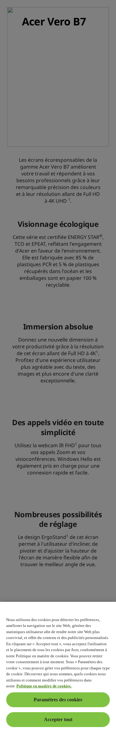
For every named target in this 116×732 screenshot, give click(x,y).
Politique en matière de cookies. (43, 686)
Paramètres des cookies (58, 699)
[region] (58, 667)
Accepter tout (58, 719)
